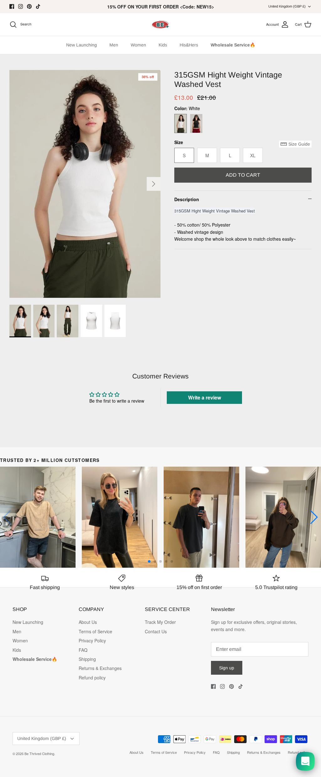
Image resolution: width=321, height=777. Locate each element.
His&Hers (189, 44)
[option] (84, 184)
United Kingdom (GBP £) (287, 6)
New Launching (81, 44)
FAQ (83, 650)
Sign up (226, 667)
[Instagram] (20, 6)
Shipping (87, 659)
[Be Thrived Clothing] (160, 24)
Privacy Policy (92, 640)
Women (138, 44)
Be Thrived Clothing (39, 753)
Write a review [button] (204, 397)
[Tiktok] (38, 6)
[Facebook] (11, 6)
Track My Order (160, 622)
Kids (163, 44)
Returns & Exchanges (100, 668)
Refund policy (92, 677)
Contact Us (156, 631)
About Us (88, 622)
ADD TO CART (243, 175)
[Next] (153, 184)
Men (113, 44)
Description (186, 199)
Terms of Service (95, 631)
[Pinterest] (29, 6)
